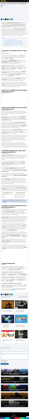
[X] (6, 19)
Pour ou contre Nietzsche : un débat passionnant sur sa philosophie (23, 297)
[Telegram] (12, 19)
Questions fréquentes (7, 45)
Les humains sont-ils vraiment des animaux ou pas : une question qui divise (7, 297)
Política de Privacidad (14, 416)
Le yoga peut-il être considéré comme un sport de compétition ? (13, 44)
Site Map (14, 414)
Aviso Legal (13, 415)
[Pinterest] (8, 19)
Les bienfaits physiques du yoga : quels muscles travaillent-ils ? (13, 43)
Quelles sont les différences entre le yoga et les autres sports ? (13, 42)
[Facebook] (1, 19)
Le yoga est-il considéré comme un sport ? (10, 39)
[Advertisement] (14, 12)
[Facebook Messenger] (3, 19)
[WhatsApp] (10, 19)
